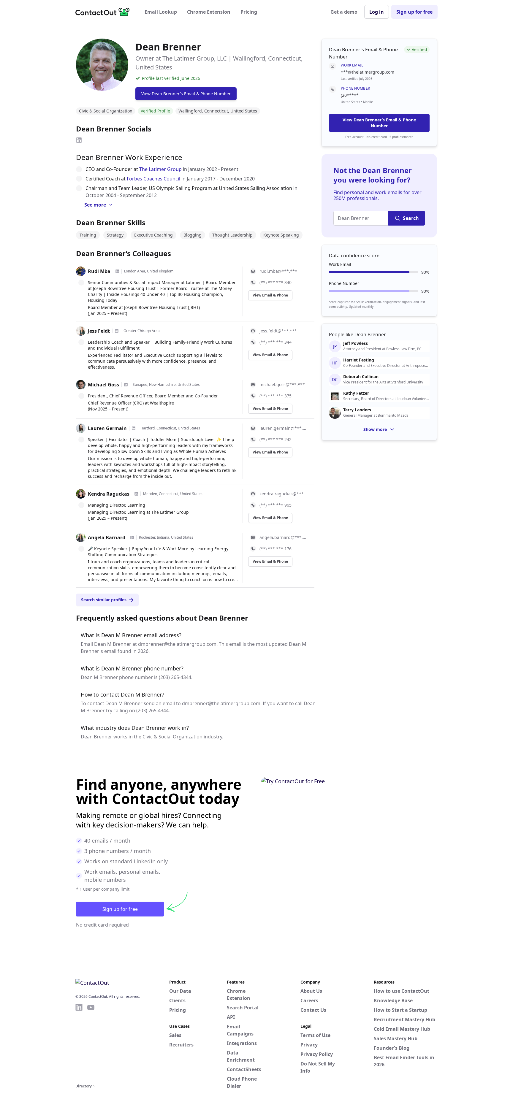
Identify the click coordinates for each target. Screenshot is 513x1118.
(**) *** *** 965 (275, 505)
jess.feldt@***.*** (278, 331)
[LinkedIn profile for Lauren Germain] (133, 428)
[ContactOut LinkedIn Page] (79, 1042)
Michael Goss (103, 384)
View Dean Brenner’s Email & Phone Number (379, 123)
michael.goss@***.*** (282, 384)
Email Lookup (161, 12)
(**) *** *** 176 (275, 548)
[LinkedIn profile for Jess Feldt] (116, 331)
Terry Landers (357, 409)
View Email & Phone (270, 295)
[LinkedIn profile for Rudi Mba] (117, 271)
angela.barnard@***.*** (283, 537)
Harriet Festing (358, 360)
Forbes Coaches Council (153, 178)
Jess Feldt (99, 331)
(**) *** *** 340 (275, 282)
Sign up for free (414, 12)
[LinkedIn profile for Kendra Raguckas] (136, 494)
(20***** (350, 95)
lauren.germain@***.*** (283, 428)
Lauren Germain (107, 428)
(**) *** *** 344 (275, 342)
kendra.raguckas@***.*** (283, 494)
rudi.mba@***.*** (278, 271)
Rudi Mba (99, 271)
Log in (376, 12)
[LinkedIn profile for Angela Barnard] (132, 537)
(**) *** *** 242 (275, 439)
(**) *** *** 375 (275, 396)
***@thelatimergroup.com (367, 72)
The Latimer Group (160, 169)
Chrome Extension (208, 12)
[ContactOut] (104, 12)
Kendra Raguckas (108, 494)
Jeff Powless (355, 343)
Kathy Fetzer (356, 393)
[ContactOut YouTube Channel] (90, 1042)
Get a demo (343, 12)
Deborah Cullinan (361, 376)
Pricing (248, 12)
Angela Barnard (106, 537)
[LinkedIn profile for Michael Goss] (126, 384)
